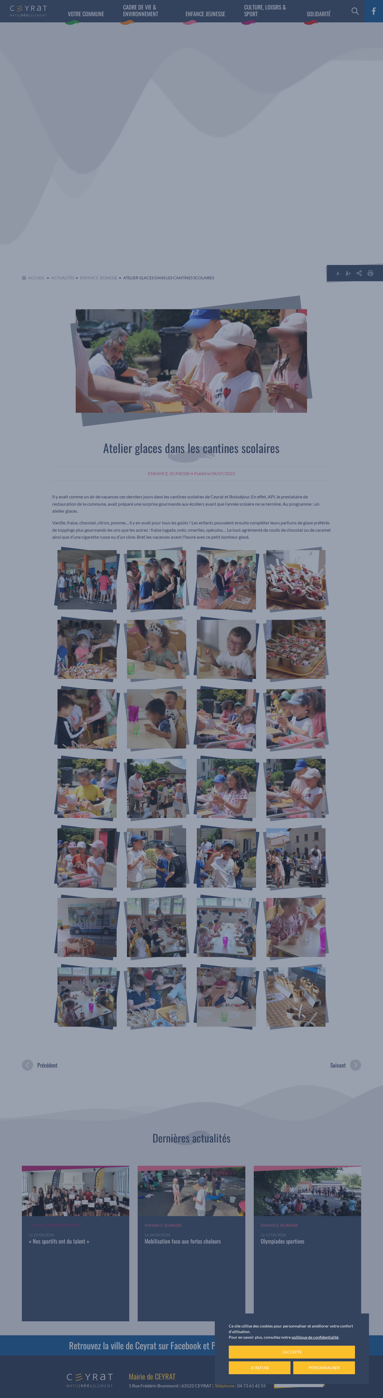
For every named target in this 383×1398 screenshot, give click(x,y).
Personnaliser (324, 1367)
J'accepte (292, 1352)
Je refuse (259, 1367)
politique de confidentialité (315, 1337)
